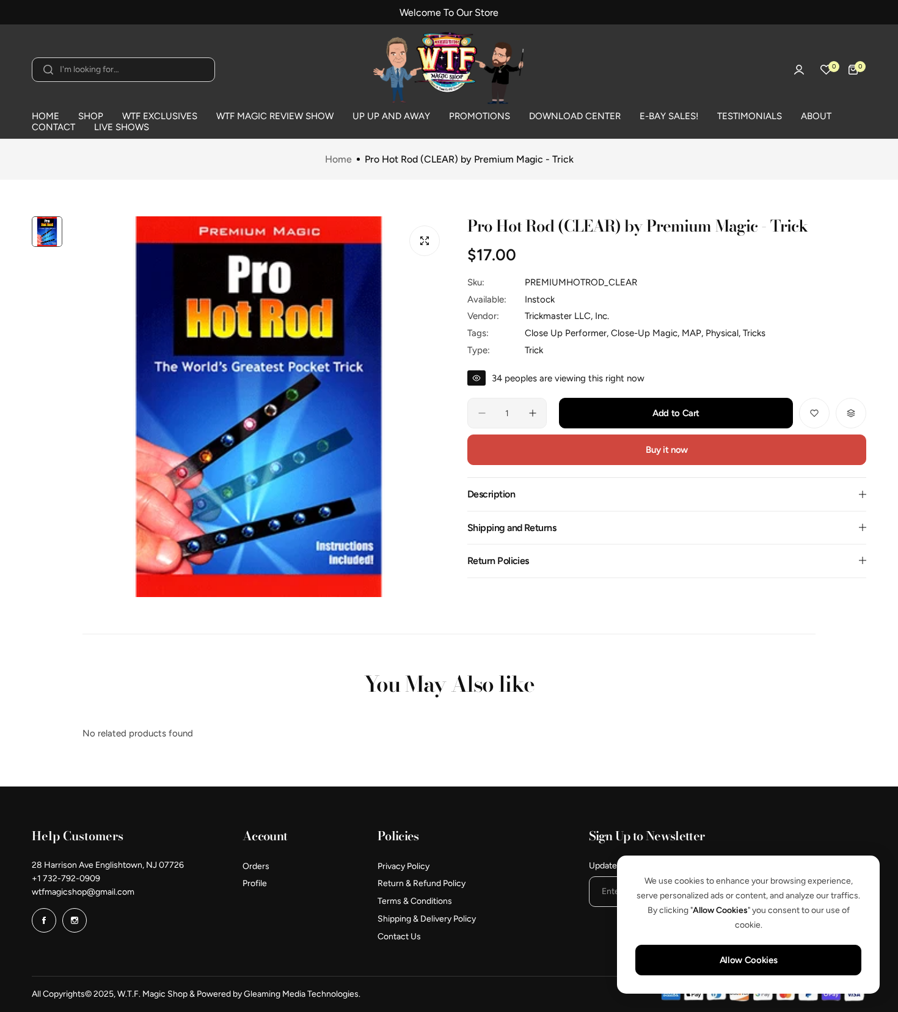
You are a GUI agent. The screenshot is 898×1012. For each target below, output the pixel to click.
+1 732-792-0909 (66, 878)
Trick (534, 349)
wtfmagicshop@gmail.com (83, 892)
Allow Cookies (748, 960)
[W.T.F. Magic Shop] (449, 70)
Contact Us (399, 936)
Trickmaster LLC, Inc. (567, 315)
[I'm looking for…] (48, 69)
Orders (256, 866)
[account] (799, 69)
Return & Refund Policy (421, 883)
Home (338, 159)
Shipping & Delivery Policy (427, 919)
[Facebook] (44, 920)
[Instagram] (74, 920)
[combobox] (123, 69)
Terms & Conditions (415, 901)
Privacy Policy (403, 866)
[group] (258, 406)
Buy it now (666, 449)
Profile (255, 883)
